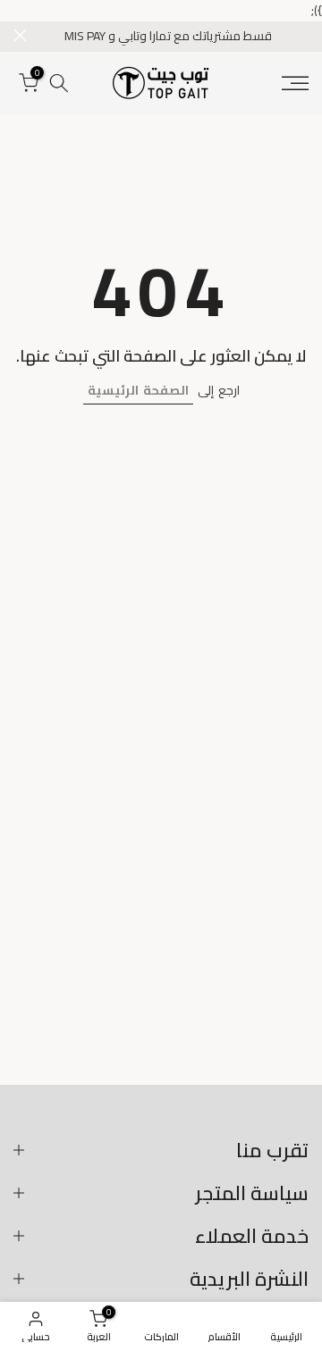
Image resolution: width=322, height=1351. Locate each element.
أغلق (20, 35)
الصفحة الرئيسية (138, 390)
